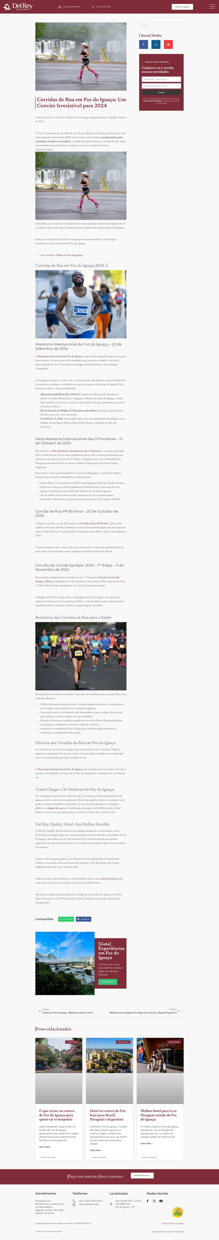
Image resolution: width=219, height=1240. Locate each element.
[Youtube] (168, 44)
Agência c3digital (176, 1232)
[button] (66, 919)
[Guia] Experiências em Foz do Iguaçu (111, 951)
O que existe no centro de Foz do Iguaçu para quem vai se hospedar (56, 1115)
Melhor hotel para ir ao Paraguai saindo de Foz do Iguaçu (159, 1115)
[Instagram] (155, 44)
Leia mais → (45, 1147)
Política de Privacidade (173, 1223)
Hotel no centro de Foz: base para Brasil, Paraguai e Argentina (108, 1115)
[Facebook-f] (143, 44)
